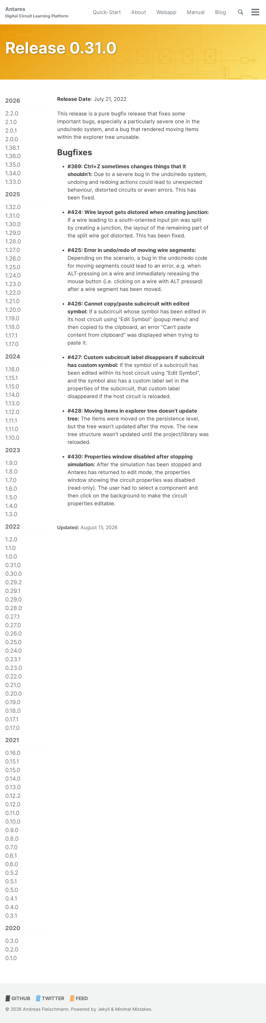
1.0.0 (11, 556)
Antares (36, 12)
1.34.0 (13, 173)
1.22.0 (13, 292)
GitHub (20, 998)
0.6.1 (11, 855)
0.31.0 (13, 565)
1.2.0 (11, 539)
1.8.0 (11, 471)
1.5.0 (11, 497)
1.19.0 (12, 318)
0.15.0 (12, 770)
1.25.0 (13, 267)
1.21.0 (12, 301)
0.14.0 (13, 778)
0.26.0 (13, 633)
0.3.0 (11, 940)
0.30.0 (13, 573)
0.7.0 (11, 847)
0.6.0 (11, 864)
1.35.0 (13, 164)
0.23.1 (13, 659)
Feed (81, 998)
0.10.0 (13, 821)
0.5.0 (11, 889)
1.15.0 (12, 386)
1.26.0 (13, 258)
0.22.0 (13, 676)
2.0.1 (11, 130)
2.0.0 (11, 139)
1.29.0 (13, 232)
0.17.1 (11, 719)
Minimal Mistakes (133, 1009)
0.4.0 (11, 907)
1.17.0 (12, 344)
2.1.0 (11, 122)
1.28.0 (13, 241)
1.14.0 (12, 394)
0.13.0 (13, 787)
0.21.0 (13, 685)
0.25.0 (13, 642)
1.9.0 (11, 462)
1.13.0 (12, 403)
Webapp (166, 12)
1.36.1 (12, 147)
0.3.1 (11, 915)
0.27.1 (12, 616)
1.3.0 (11, 514)
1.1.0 (10, 548)
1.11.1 (11, 420)
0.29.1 (13, 590)
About (138, 12)
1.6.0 (11, 488)
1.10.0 (12, 437)
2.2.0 (11, 113)
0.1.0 (11, 958)
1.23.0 (13, 284)
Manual (196, 12)
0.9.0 (11, 830)
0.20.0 (13, 693)
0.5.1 (11, 881)
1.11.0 (11, 429)
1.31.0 (12, 215)
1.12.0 (12, 412)
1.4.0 (11, 505)
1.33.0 (13, 181)
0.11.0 (12, 813)
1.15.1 (11, 377)
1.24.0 (13, 275)
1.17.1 (11, 335)
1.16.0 (12, 369)
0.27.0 (13, 625)
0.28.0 (13, 608)
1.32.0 (13, 207)
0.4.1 (11, 898)
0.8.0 (12, 838)
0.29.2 (13, 582)
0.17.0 (12, 727)
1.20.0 (13, 309)
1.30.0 (13, 224)
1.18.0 (12, 326)
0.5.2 (11, 872)
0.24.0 (13, 650)
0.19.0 (13, 702)
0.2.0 (11, 949)
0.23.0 (13, 667)
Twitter (52, 998)
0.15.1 (12, 761)
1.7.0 (11, 480)
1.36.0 (13, 156)
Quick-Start (107, 12)
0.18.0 (13, 710)
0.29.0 (13, 599)
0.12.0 (13, 804)
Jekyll (104, 1009)
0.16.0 (13, 752)
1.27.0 (12, 250)
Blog (220, 12)
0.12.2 (13, 795)
